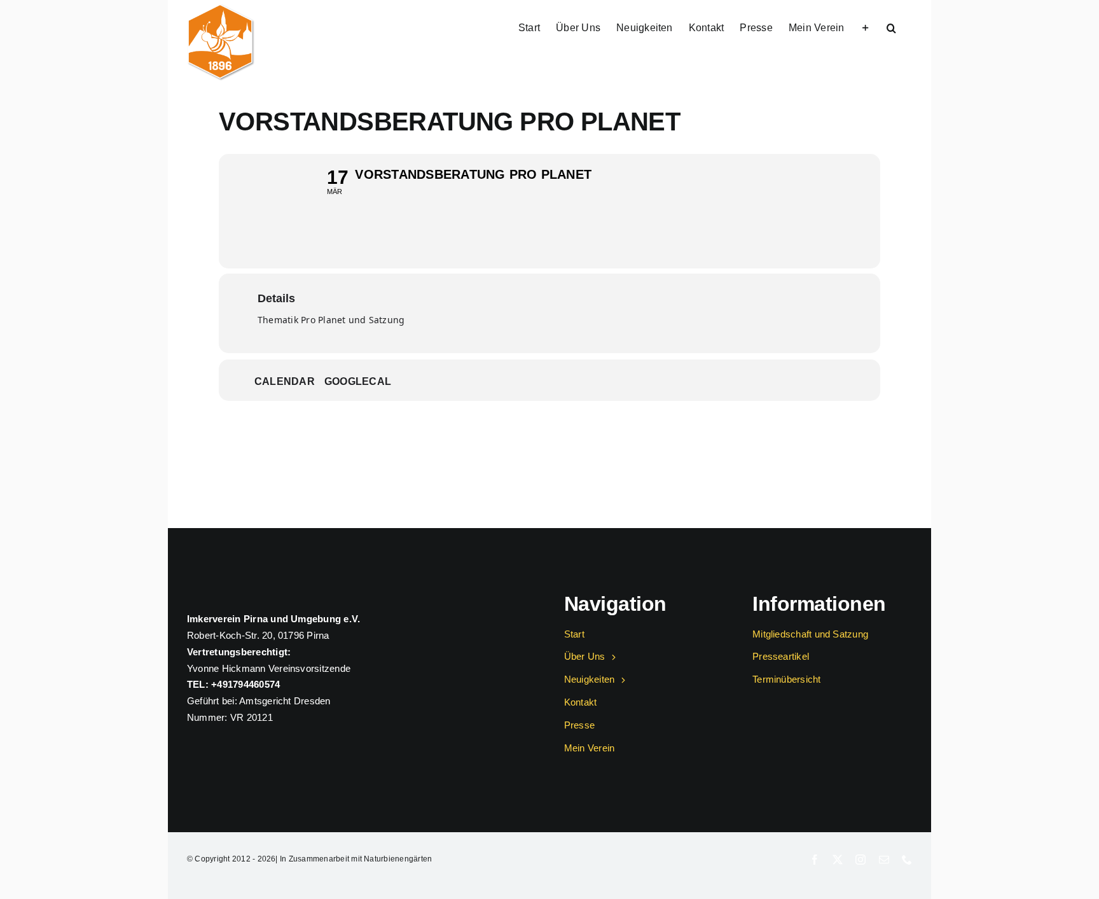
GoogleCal (357, 381)
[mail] (884, 859)
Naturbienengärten (398, 858)
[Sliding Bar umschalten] (866, 26)
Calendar (284, 381)
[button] (891, 26)
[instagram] (860, 859)
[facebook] (815, 859)
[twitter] (838, 859)
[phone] (907, 859)
